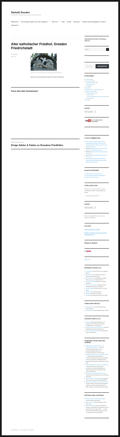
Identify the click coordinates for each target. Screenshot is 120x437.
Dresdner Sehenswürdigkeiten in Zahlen (94, 22)
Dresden (89, 94)
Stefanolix (88, 293)
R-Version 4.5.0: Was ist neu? (92, 177)
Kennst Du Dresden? (90, 278)
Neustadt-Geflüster (90, 288)
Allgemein (88, 79)
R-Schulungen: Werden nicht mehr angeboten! (34, 22)
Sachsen (89, 98)
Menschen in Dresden (90, 281)
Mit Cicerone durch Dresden (92, 285)
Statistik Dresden (20, 12)
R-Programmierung (91, 82)
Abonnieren (102, 66)
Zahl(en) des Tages (90, 91)
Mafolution (88, 322)
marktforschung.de (90, 307)
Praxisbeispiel (89, 81)
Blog (63, 22)
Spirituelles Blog (89, 291)
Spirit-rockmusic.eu (90, 402)
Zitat (87, 100)
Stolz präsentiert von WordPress (27, 430)
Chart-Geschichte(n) (91, 93)
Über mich (55, 22)
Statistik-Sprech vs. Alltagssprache (93, 89)
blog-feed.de (87, 259)
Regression (89, 84)
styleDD (87, 295)
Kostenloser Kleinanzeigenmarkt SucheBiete (96, 398)
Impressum (76, 22)
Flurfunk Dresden (89, 274)
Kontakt (69, 22)
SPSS (88, 86)
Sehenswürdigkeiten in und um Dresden (97, 96)
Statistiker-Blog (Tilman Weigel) (93, 330)
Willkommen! (15, 22)
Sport (87, 88)
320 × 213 (13, 56)
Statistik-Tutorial (89, 310)
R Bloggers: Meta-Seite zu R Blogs (92, 229)
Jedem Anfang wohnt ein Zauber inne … (95, 173)
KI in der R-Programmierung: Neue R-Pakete (95, 175)
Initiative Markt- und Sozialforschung (94, 378)
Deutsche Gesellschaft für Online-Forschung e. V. (96, 373)
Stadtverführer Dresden (91, 405)
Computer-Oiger (89, 271)
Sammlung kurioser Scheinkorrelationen (95, 327)
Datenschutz (14, 25)
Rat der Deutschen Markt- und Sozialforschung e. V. (97, 382)
